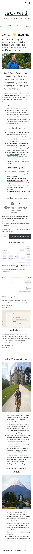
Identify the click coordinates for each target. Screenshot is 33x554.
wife (19, 450)
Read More (5, 274)
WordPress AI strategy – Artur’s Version (16, 266)
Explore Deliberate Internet (20, 236)
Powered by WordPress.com (20, 550)
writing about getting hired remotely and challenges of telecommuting (17, 462)
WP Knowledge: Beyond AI (11, 297)
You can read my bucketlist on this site (18, 516)
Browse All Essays (16, 353)
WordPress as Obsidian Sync (12, 330)
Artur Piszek (16, 13)
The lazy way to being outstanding (18, 132)
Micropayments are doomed (15, 143)
